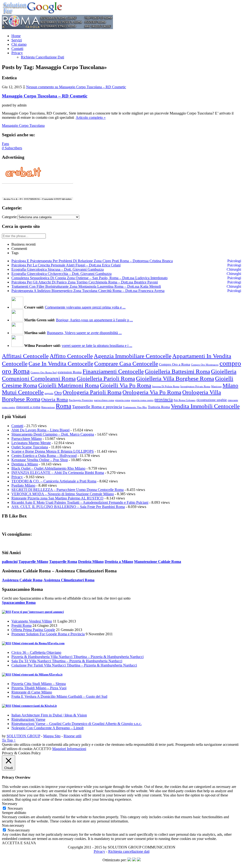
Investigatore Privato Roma (195, 386)
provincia (163, 399)
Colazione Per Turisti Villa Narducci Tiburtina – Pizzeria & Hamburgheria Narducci (74, 665)
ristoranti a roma (28, 407)
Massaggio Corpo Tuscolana (23, 126)
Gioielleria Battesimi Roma (177, 371)
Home (16, 36)
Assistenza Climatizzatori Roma (68, 580)
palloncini (10, 562)
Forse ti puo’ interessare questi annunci (38, 612)
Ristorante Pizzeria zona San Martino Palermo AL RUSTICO (57, 498)
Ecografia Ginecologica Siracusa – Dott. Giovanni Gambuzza (57, 269)
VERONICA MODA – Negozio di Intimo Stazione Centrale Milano (62, 494)
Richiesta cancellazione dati (129, 851)
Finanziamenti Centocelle (113, 371)
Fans (5, 144)
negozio (49, 393)
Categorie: (9, 217)
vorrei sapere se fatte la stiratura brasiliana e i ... (97, 346)
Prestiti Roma (21, 625)
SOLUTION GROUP (23, 736)
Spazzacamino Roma (19, 603)
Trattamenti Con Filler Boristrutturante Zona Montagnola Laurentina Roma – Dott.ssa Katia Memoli (86, 286)
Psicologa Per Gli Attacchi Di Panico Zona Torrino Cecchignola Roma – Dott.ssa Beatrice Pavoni (84, 282)
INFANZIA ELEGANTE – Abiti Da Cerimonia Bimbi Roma (57, 473)
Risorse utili (72, 736)
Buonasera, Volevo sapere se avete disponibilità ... (84, 333)
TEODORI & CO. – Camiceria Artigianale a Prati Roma (53, 481)
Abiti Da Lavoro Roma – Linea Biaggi (40, 430)
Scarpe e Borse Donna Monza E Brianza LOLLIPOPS (52, 451)
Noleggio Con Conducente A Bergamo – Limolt (47, 728)
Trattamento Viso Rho (135, 407)
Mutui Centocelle (23, 392)
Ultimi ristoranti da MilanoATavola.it (37, 674)
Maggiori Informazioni (69, 749)
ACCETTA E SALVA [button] (19, 843)
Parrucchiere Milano (26, 439)
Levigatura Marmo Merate (31, 443)
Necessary (15, 808)
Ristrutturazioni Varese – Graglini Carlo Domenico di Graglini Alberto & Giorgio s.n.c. (76, 724)
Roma (63, 406)
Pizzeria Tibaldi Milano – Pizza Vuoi (38, 688)
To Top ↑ (9, 740)
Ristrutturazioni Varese (28, 719)
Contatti (17, 49)
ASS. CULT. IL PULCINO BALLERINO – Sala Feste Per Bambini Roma (68, 507)
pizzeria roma (122, 400)
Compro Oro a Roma (174, 364)
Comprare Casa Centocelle (126, 363)
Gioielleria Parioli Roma (106, 378)
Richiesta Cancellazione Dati (42, 57)
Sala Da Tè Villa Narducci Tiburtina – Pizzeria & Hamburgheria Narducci (66, 661)
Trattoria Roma (159, 407)
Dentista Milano (91, 562)
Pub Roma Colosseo (185, 400)
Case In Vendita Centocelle (60, 363)
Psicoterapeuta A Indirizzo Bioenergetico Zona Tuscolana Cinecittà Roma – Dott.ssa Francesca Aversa (87, 291)
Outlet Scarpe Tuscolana (29, 447)
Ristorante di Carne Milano (31, 692)
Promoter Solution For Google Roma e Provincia (48, 634)
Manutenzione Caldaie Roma (157, 562)
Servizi (16, 40)
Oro (58, 392)
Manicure (216, 386)
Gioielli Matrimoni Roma (68, 385)
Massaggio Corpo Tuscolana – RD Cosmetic (44, 95)
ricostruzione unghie (211, 400)
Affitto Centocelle (71, 356)
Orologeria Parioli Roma (92, 392)
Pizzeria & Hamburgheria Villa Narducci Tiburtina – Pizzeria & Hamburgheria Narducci (77, 657)
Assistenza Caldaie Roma (22, 580)
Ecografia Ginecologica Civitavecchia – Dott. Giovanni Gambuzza (61, 274)
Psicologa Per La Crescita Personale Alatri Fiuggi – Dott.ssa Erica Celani (66, 265)
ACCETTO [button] (42, 749)
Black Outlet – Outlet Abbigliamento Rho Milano (48, 468)
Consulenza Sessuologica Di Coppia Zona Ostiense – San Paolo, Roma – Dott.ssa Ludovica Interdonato (89, 278)
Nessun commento (76, 87)
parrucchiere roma (104, 400)
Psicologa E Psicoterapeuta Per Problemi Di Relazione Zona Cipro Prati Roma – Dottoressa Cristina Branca (92, 261)
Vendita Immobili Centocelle (205, 406)
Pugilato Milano (23, 485)
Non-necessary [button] (13, 825)
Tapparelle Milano (33, 562)
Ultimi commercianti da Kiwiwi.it (34, 705)
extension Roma (70, 372)
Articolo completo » (91, 117)
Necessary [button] (9, 804)
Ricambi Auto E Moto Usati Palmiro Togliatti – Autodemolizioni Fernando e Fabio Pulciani (79, 502)
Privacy (17, 53)
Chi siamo (19, 44)
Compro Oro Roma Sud (44, 372)
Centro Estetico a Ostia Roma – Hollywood (44, 456)
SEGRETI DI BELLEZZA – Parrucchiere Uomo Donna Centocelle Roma (67, 490)
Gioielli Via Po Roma (125, 385)
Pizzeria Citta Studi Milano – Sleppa (38, 684)
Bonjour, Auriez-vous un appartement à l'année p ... (94, 320)
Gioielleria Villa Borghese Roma (175, 378)
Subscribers (12, 148)
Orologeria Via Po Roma (151, 392)
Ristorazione (48, 407)
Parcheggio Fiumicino (81, 400)
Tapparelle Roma (63, 562)
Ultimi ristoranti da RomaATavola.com (38, 643)
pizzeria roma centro (142, 400)
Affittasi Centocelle (25, 356)
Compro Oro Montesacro (205, 364)
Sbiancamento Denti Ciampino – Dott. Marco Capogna (52, 434)
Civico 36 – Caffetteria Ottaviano (36, 652)
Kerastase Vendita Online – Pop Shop (39, 460)
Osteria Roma (54, 399)
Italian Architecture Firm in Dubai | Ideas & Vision (49, 715)
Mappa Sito (52, 736)
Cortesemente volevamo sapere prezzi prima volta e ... (85, 307)
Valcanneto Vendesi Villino (31, 621)
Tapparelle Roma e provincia (97, 406)
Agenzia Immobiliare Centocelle (132, 356)
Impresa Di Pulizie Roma (165, 386)
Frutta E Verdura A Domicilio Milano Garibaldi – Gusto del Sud (59, 696)
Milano (230, 386)
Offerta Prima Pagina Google (33, 630)
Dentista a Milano (24, 464)
